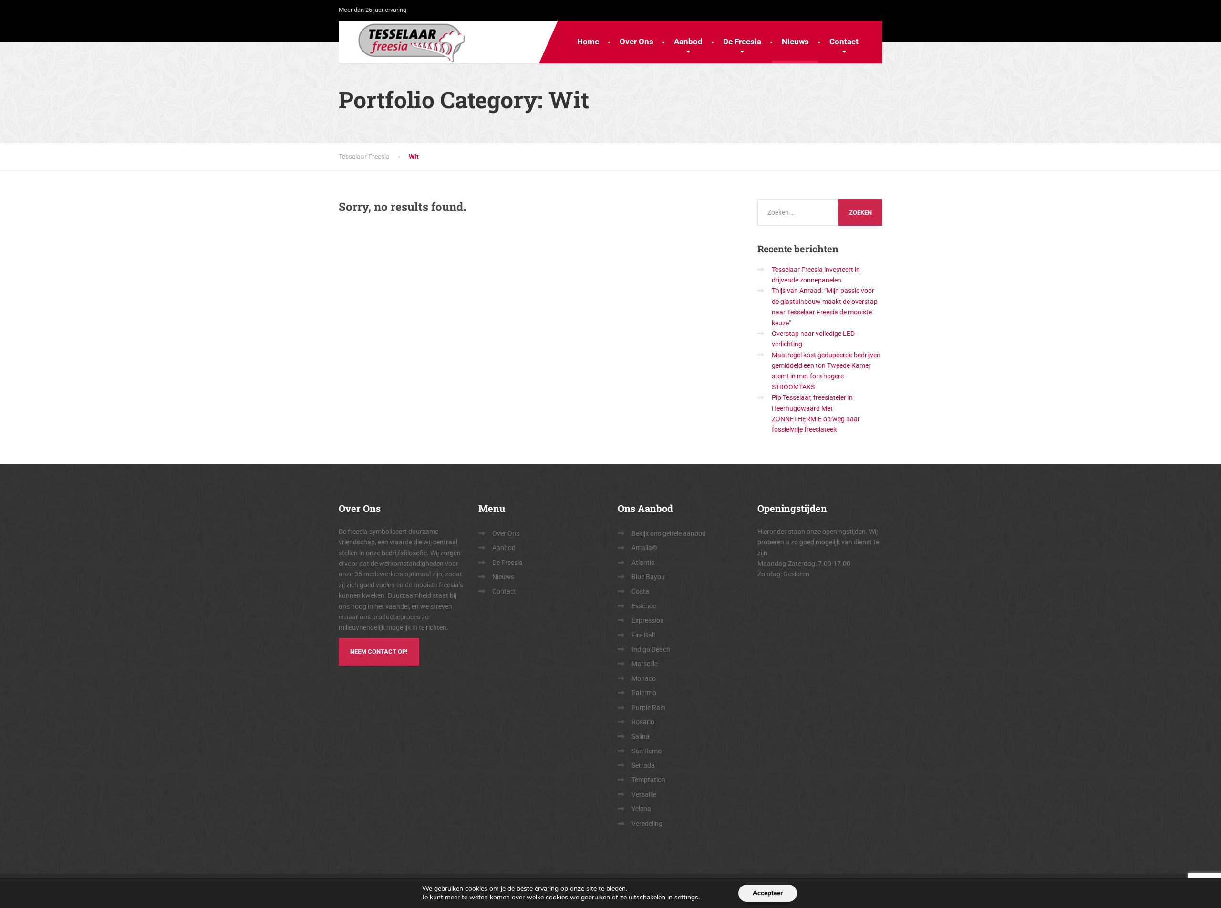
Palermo (643, 693)
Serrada (643, 765)
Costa (640, 591)
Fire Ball (643, 635)
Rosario (642, 722)
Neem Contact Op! (379, 651)
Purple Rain (648, 707)
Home (588, 41)
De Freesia (742, 41)
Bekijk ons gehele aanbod (668, 533)
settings (686, 897)
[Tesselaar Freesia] (404, 42)
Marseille (644, 664)
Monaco (643, 678)
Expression (647, 620)
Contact (844, 41)
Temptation (648, 779)
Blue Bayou (648, 577)
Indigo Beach (650, 649)
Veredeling (646, 823)
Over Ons (636, 41)
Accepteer (768, 893)
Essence (643, 606)
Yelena (641, 809)
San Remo (646, 751)
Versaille (643, 794)
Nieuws (795, 41)
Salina (640, 736)
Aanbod (688, 41)
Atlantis (642, 562)
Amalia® (644, 548)
